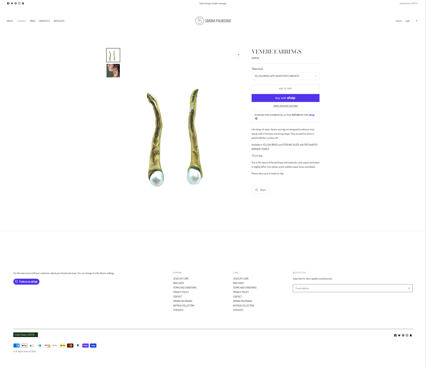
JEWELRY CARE (181, 278)
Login (407, 20)
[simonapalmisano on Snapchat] (23, 3)
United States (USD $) (408, 3)
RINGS (32, 20)
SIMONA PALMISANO (182, 301)
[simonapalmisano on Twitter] (12, 3)
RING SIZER (178, 283)
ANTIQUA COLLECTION (183, 305)
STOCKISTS (178, 310)
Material (257, 69)
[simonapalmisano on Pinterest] (15, 3)
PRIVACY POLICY (181, 292)
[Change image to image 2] (113, 70)
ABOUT (10, 20)
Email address (302, 284)
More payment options (285, 105)
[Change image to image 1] (113, 55)
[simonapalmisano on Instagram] (19, 3)
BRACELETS (44, 20)
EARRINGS (21, 20)
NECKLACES (59, 20)
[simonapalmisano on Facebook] (8, 3)
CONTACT (177, 296)
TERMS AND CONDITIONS (185, 287)
